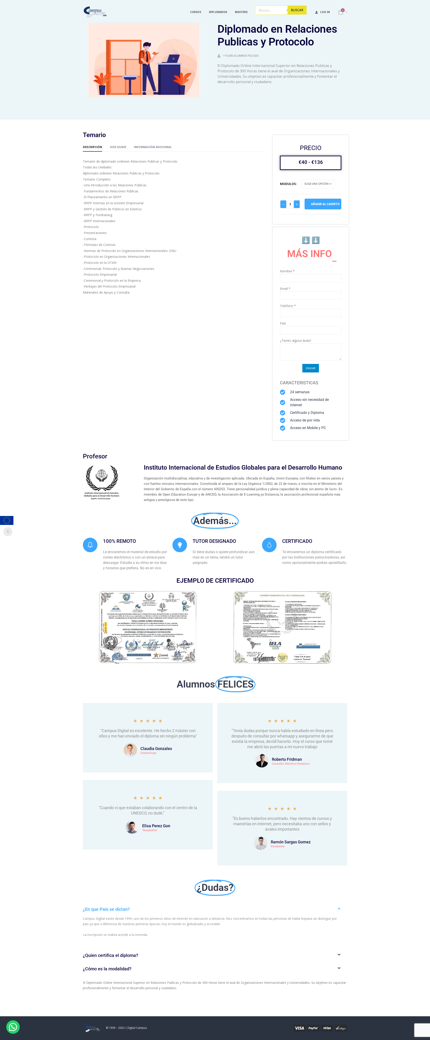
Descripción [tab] (92, 147)
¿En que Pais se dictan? (106, 909)
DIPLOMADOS (218, 12)
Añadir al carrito (325, 204)
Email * (285, 288)
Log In (325, 12)
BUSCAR (297, 10)
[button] (215, 909)
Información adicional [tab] (153, 147)
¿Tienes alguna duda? (295, 340)
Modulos (288, 184)
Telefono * (288, 306)
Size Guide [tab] (118, 147)
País (283, 323)
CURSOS (195, 12)
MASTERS (241, 12)
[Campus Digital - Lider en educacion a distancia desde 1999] (95, 12)
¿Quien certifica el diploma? (110, 955)
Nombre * (287, 271)
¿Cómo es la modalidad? (107, 968)
